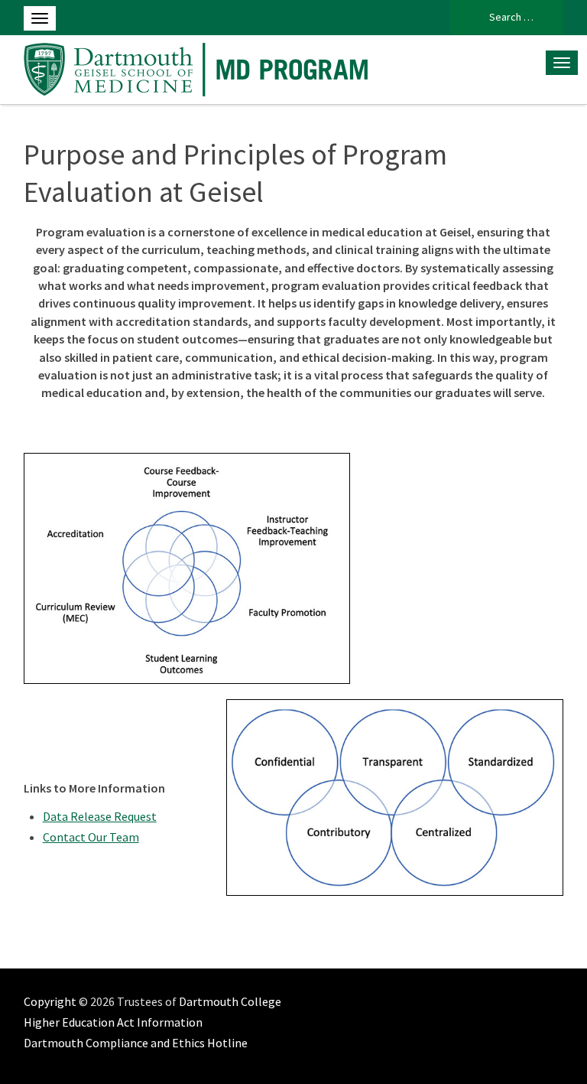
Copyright (50, 1001)
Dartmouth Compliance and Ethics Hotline (136, 1042)
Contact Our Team (91, 837)
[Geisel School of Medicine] (200, 67)
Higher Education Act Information (113, 1022)
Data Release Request (100, 816)
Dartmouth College (230, 1001)
